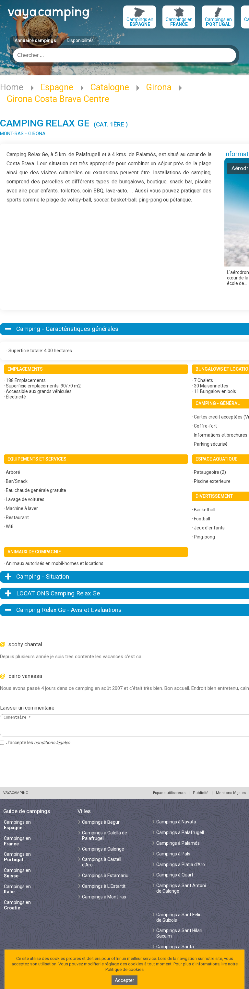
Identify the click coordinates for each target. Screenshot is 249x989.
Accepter (124, 980)
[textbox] (124, 55)
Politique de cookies (124, 969)
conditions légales (52, 742)
